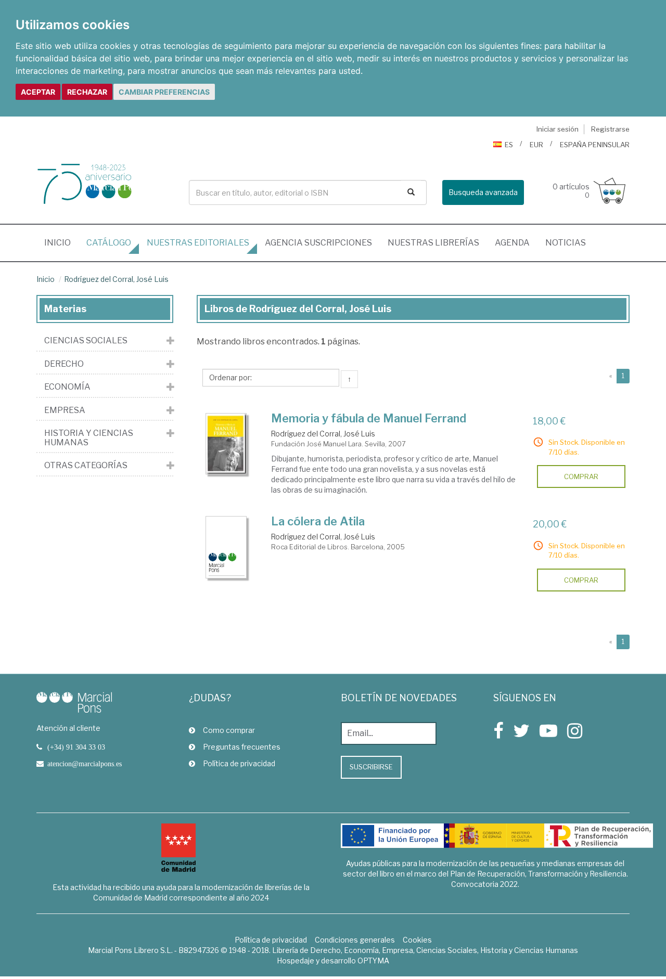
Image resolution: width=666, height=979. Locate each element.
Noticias (565, 243)
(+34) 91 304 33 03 (76, 747)
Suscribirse (371, 767)
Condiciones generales (355, 939)
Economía (67, 387)
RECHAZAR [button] (87, 91)
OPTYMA (373, 960)
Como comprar (229, 730)
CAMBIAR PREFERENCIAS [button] (164, 91)
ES (509, 144)
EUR (536, 144)
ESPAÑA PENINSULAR (595, 144)
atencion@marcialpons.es (84, 763)
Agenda (512, 243)
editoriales (198, 243)
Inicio (61, 242)
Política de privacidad (239, 763)
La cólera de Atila (318, 521)
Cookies (417, 939)
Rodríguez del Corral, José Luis (116, 279)
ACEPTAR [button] (38, 91)
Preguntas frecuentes (241, 746)
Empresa (64, 410)
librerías (433, 243)
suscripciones (318, 243)
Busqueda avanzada (483, 192)
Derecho (64, 364)
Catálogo (108, 243)
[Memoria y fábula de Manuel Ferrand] (226, 443)
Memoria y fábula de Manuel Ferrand (368, 418)
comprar (581, 476)
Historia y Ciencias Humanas (88, 438)
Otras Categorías (85, 465)
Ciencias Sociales (85, 340)
